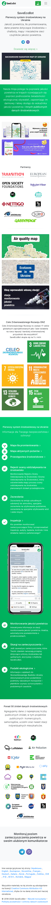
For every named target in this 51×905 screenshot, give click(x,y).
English (5, 871)
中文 (5, 877)
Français (36, 871)
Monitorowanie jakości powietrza (29, 623)
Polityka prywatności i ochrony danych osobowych (25, 901)
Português (30, 874)
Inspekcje (15, 520)
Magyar (28, 877)
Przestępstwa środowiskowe (26, 456)
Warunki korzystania (37, 899)
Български (15, 871)
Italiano (14, 874)
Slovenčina (26, 871)
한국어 (11, 877)
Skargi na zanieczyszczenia (25, 644)
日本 (47, 874)
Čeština (40, 874)
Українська (36, 868)
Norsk (21, 874)
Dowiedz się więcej (24, 49)
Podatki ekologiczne (21, 668)
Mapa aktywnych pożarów (25, 451)
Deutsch (5, 874)
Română (19, 877)
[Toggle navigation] (45, 3)
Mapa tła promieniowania (24, 445)
